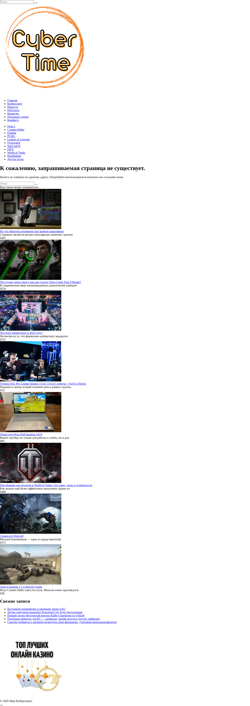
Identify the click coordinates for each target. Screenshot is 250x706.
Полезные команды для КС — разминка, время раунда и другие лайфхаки (53, 618)
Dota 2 (11, 126)
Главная (12, 100)
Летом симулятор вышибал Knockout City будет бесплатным (44, 612)
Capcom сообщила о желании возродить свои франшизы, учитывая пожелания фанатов (62, 622)
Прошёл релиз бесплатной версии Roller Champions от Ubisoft (45, 615)
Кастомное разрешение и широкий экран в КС (36, 608)
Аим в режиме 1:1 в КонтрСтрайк (21, 586)
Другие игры (15, 159)
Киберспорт (14, 103)
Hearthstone (14, 155)
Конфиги (13, 120)
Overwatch (13, 142)
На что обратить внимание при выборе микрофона (32, 231)
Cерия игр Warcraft (11, 536)
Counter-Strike (15, 129)
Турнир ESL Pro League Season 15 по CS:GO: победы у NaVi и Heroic (43, 383)
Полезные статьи (18, 116)
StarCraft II (13, 146)
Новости (12, 107)
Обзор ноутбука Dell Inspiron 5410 (21, 434)
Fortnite (11, 132)
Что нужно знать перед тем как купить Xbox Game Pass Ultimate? (40, 282)
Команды (13, 113)
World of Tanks (16, 152)
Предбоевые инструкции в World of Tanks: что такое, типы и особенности (46, 485)
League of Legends (18, 139)
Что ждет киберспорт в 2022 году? (21, 332)
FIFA (10, 149)
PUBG (11, 136)
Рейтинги (13, 110)
